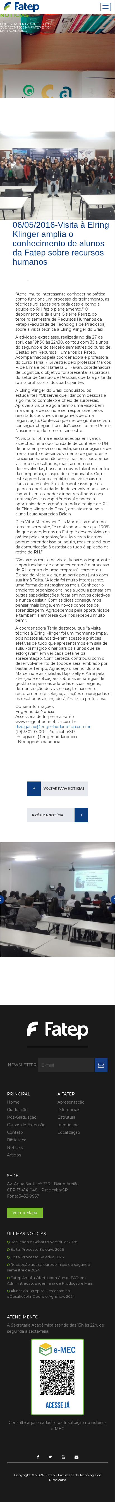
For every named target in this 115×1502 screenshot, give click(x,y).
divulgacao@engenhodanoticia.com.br (52, 726)
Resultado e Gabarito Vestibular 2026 (44, 1242)
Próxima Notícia (47, 815)
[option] (57, 899)
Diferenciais (69, 1109)
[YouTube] (63, 1456)
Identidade (68, 1124)
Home (13, 1102)
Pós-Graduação (22, 1117)
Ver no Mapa (25, 1212)
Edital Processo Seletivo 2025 (37, 1257)
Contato (15, 1132)
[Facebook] (38, 1456)
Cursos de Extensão (26, 1124)
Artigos (14, 1155)
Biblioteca (16, 1139)
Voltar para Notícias (64, 788)
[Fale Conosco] (76, 1456)
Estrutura (66, 1117)
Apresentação (71, 1102)
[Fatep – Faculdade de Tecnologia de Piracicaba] (21, 7)
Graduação (17, 1109)
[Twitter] (50, 1456)
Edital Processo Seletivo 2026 (37, 1249)
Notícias (15, 1147)
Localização (69, 1132)
